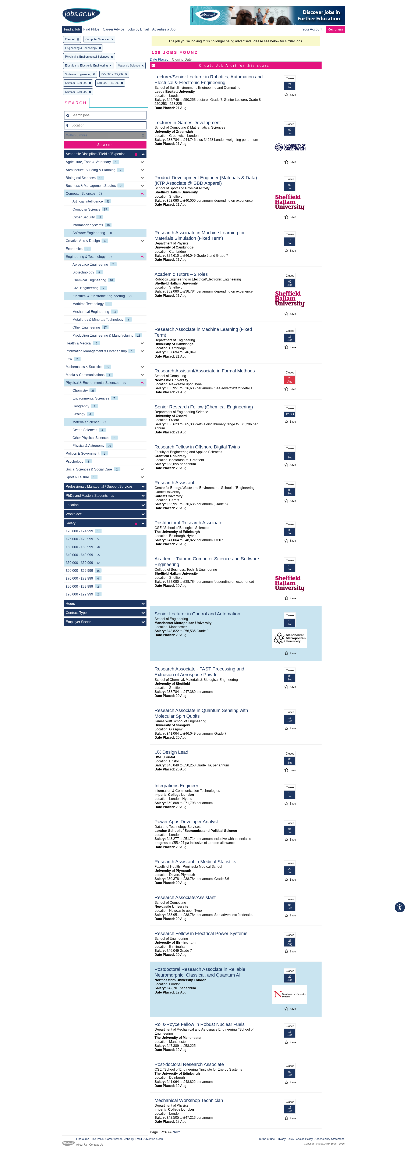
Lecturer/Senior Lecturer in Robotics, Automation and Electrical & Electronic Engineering (209, 79)
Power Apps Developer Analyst (186, 821)
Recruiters (335, 29)
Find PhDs (91, 29)
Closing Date (182, 59)
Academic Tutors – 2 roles (181, 274)
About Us (82, 1144)
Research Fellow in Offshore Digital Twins (197, 447)
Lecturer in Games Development (188, 122)
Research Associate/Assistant (185, 897)
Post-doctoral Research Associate (189, 1064)
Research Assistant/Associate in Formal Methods (205, 370)
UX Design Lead (171, 752)
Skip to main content (17, 4)
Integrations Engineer (176, 785)
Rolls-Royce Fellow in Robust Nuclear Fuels (200, 1024)
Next (176, 1132)
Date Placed (159, 59)
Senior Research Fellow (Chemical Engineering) (204, 406)
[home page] (81, 15)
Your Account (312, 29)
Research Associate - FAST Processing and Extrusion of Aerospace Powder (199, 671)
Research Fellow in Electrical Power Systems (201, 933)
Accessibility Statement (329, 1139)
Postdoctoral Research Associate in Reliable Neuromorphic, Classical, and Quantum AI (200, 972)
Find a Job (72, 29)
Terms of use (267, 1139)
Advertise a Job (164, 29)
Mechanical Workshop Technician (189, 1100)
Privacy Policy (285, 1139)
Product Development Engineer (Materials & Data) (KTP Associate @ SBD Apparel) (206, 180)
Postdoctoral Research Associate (188, 522)
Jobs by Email (138, 29)
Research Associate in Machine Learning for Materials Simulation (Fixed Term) (200, 235)
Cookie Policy (304, 1139)
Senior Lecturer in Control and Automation (197, 613)
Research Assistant (174, 482)
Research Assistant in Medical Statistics (195, 861)
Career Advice (113, 29)
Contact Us (96, 1144)
